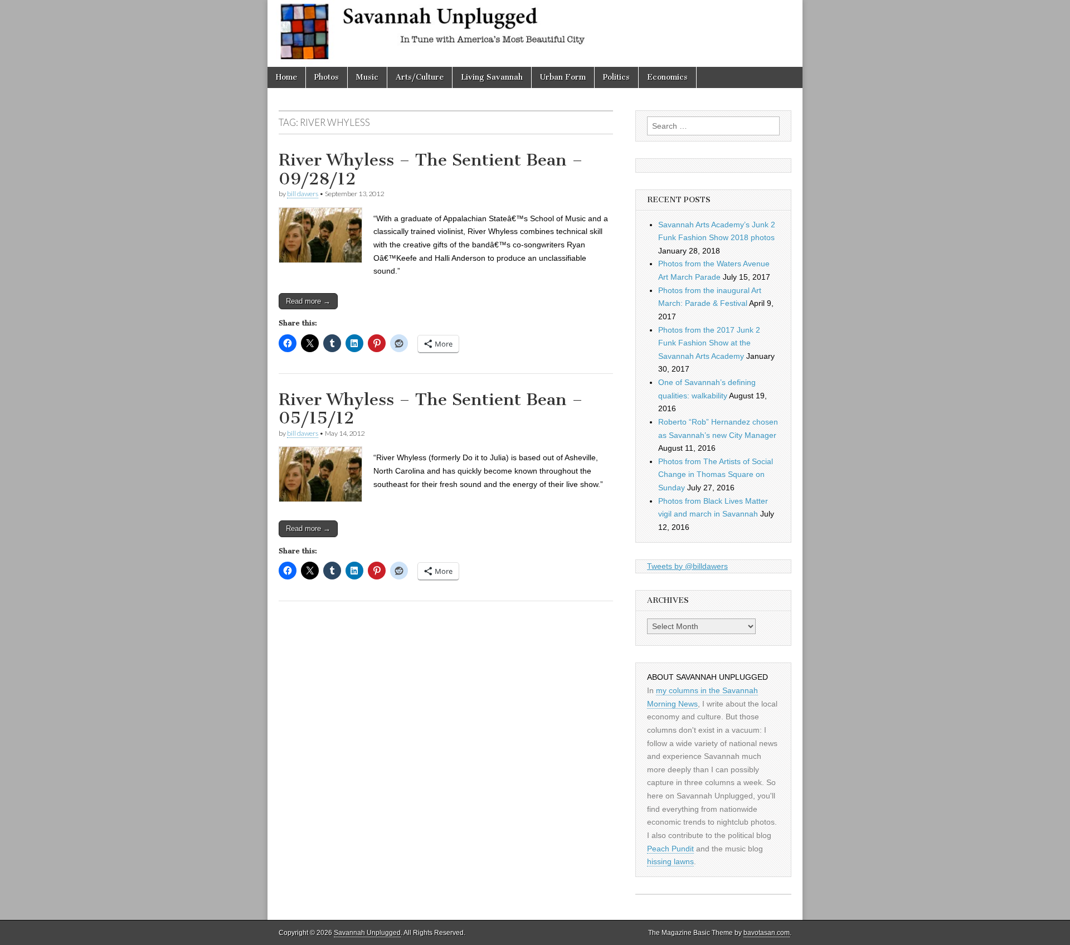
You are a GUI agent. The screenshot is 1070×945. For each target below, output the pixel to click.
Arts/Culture (420, 77)
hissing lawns (670, 861)
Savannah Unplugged (367, 933)
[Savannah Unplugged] (535, 33)
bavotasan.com (766, 933)
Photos (326, 77)
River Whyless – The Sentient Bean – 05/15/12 (431, 408)
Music (367, 77)
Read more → (308, 301)
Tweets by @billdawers (687, 566)
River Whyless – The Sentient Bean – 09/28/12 (431, 169)
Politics (616, 77)
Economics (667, 77)
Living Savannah (492, 77)
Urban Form (563, 77)
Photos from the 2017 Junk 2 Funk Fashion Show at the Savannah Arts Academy (709, 343)
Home (286, 77)
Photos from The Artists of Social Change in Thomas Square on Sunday (715, 474)
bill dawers (302, 193)
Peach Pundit (670, 848)
